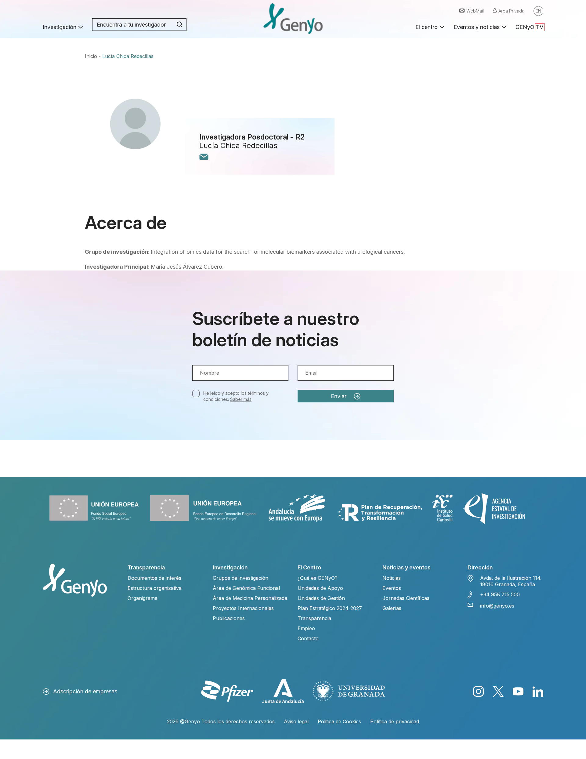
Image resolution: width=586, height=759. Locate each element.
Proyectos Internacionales (243, 608)
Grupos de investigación (240, 578)
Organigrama (142, 598)
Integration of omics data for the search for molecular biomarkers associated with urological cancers (277, 252)
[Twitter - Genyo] (498, 691)
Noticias (391, 578)
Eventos (391, 588)
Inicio (91, 56)
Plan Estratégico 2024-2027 (330, 608)
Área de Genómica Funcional (246, 588)
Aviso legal (296, 721)
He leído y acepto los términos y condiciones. (236, 396)
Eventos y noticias (477, 27)
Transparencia (314, 618)
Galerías (391, 608)
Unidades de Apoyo (320, 588)
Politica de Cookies (339, 721)
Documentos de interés (154, 578)
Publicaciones (229, 618)
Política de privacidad (394, 721)
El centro (426, 27)
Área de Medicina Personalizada (250, 598)
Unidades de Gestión (321, 598)
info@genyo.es (497, 606)
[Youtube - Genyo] (518, 691)
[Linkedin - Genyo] (538, 691)
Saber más (240, 399)
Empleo (306, 628)
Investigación (59, 27)
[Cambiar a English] (538, 11)
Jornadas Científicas (405, 598)
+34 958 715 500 (500, 594)
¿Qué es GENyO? (318, 578)
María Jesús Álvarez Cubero (186, 266)
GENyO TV (529, 27)
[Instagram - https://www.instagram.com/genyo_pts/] (478, 691)
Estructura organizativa (155, 588)
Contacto (308, 638)
